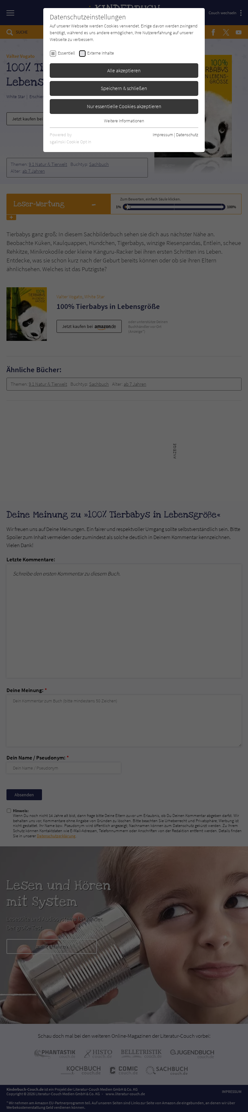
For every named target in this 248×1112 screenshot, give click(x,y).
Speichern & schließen (124, 88)
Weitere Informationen (124, 121)
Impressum (163, 135)
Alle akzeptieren (124, 70)
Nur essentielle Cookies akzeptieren (124, 106)
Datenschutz (187, 135)
